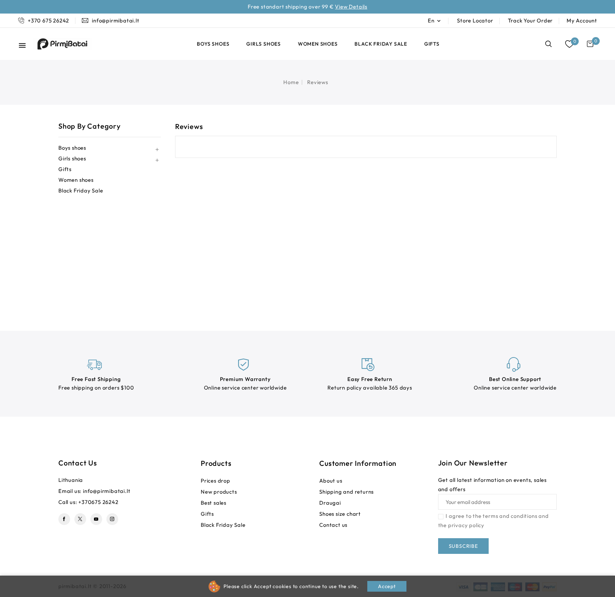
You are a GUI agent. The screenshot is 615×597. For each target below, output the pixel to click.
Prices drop (215, 480)
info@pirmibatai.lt (106, 491)
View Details (351, 6)
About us (330, 480)
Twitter (80, 519)
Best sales (213, 502)
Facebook (64, 519)
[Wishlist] (569, 44)
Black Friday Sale (380, 44)
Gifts (432, 44)
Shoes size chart (340, 513)
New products (219, 491)
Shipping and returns (346, 491)
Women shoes (318, 44)
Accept (387, 586)
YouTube (96, 519)
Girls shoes (263, 44)
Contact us (77, 462)
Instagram (112, 519)
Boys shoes (213, 44)
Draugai (330, 502)
